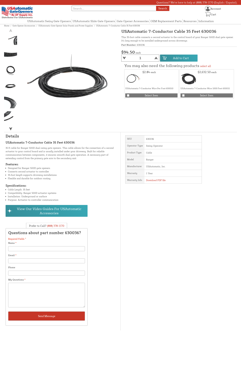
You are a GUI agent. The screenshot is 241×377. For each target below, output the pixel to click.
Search (162, 8)
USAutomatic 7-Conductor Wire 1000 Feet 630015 (205, 88)
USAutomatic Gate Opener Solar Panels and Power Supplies (65, 25)
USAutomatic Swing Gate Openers (49, 21)
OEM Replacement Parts (166, 21)
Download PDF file (156, 180)
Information (206, 21)
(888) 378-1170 (55, 225)
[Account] (208, 8)
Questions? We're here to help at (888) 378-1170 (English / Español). (196, 2)
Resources (190, 21)
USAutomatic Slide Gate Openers (94, 21)
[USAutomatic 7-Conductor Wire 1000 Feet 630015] (189, 78)
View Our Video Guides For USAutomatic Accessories (49, 211)
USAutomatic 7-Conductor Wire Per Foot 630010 (149, 88)
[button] (10, 128)
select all (205, 66)
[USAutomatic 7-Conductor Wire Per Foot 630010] (133, 78)
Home (6, 25)
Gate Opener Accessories (133, 21)
